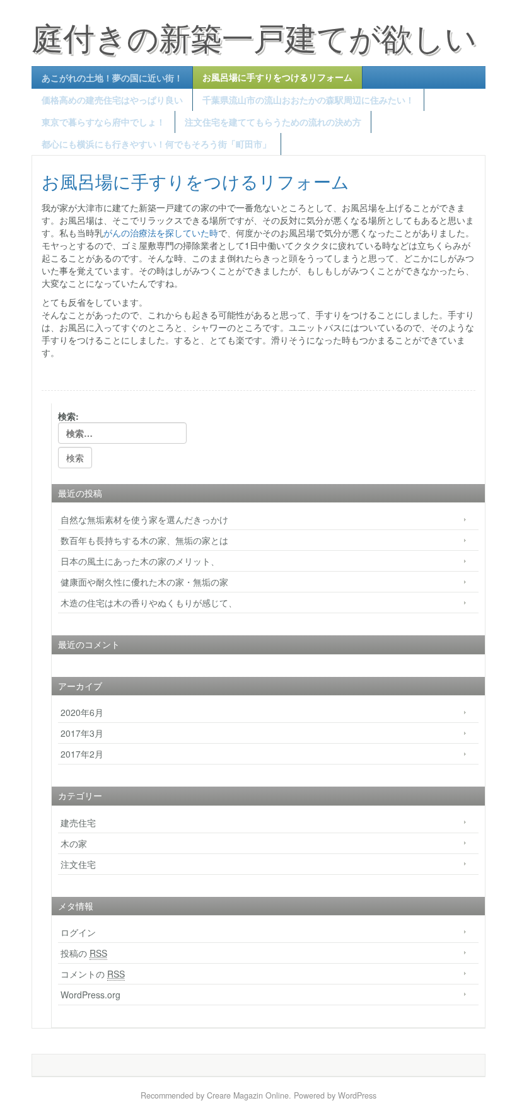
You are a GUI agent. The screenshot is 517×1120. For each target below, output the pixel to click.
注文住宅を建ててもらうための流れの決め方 (273, 121)
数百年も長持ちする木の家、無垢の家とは (149, 540)
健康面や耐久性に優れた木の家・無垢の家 (144, 581)
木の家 (74, 843)
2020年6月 (82, 712)
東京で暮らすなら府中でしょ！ (103, 121)
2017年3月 (82, 733)
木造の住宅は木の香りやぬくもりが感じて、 (149, 602)
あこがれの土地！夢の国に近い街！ (112, 77)
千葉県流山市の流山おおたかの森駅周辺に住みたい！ (308, 99)
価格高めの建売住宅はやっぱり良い (112, 99)
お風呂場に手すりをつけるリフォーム (277, 77)
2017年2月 (82, 754)
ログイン (78, 932)
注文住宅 (78, 864)
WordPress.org (90, 994)
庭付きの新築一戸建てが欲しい (254, 36)
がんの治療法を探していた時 (160, 232)
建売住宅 (78, 822)
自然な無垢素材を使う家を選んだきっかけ (144, 519)
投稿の (84, 953)
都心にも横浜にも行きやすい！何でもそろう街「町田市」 (156, 143)
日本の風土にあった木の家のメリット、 (140, 561)
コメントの (93, 973)
